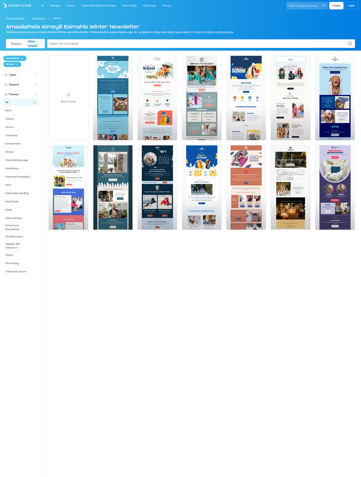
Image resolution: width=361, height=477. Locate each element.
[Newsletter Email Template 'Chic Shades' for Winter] (157, 187)
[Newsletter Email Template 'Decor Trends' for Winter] (290, 187)
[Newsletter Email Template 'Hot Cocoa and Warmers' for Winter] (335, 187)
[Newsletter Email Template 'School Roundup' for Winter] (290, 97)
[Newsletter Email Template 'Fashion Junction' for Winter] (246, 187)
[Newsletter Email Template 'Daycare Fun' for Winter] (202, 97)
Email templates (15, 18)
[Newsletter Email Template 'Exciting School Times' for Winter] (246, 97)
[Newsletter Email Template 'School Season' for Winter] (157, 97)
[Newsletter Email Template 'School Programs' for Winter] (202, 187)
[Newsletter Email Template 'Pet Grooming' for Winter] (335, 97)
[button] (36, 74)
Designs (16, 43)
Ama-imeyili (32, 43)
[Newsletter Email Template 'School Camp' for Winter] (68, 187)
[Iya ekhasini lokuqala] (15, 5)
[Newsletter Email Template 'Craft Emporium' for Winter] (113, 97)
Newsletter (39, 18)
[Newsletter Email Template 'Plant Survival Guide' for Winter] (113, 187)
